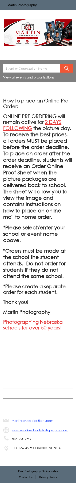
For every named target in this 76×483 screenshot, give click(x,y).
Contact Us (26, 477)
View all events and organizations (28, 77)
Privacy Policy (48, 477)
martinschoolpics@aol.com (32, 420)
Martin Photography (22, 5)
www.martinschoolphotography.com (40, 430)
